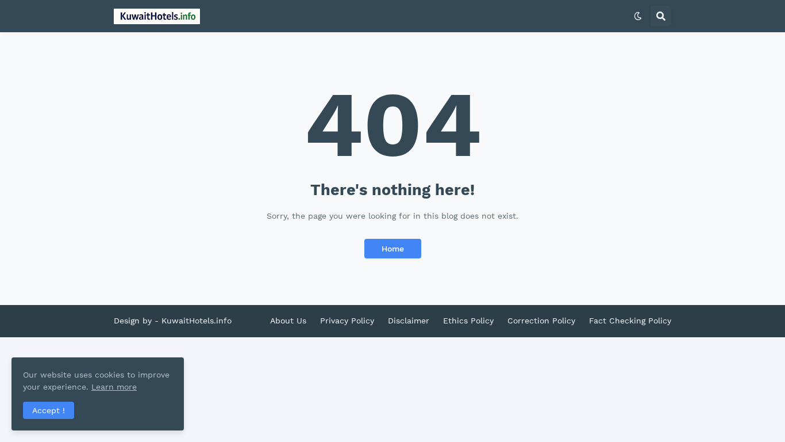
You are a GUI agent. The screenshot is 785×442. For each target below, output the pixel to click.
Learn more (114, 386)
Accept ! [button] (48, 410)
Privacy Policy (347, 320)
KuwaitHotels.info (196, 320)
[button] (638, 16)
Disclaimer (408, 320)
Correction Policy (541, 320)
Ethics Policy (468, 320)
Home (393, 248)
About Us (288, 320)
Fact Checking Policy (630, 320)
